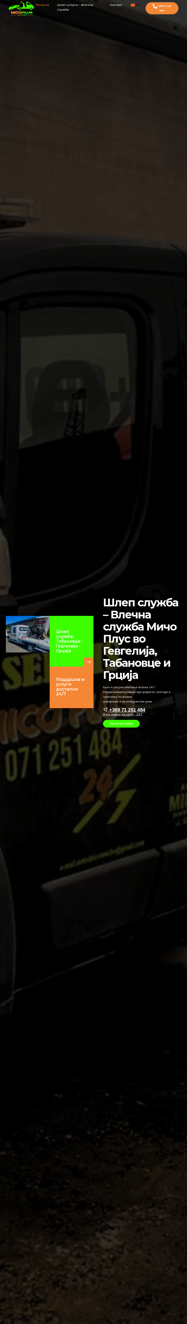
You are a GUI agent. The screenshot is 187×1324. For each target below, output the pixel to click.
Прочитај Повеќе (121, 723)
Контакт (116, 5)
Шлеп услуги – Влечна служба (75, 7)
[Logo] (21, 8)
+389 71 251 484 (164, 8)
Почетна (42, 5)
